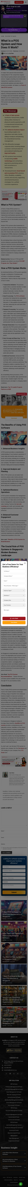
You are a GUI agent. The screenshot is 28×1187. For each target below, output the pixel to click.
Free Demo (14, 622)
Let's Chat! (15, 618)
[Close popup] (25, 563)
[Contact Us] (20, 1184)
